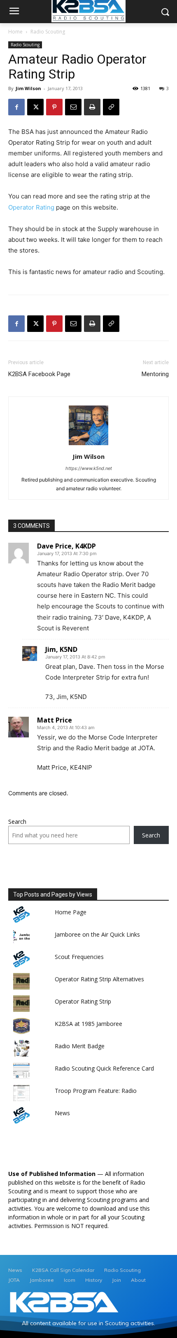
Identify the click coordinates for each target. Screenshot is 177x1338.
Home (15, 31)
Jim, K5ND (61, 649)
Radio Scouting (47, 31)
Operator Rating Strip (83, 1001)
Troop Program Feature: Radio (96, 1091)
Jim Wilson (28, 88)
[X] (35, 107)
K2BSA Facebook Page (39, 374)
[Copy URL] (111, 107)
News (62, 1113)
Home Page (70, 912)
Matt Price (54, 720)
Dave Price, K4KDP (66, 546)
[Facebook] (16, 107)
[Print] (92, 107)
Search (17, 821)
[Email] (73, 107)
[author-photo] (88, 444)
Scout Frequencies (79, 957)
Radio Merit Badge (80, 1046)
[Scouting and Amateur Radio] (64, 1302)
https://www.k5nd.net (88, 468)
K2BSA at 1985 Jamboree (88, 1024)
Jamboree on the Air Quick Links (97, 934)
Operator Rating (32, 207)
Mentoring (155, 374)
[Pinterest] (54, 107)
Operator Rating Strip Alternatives (99, 979)
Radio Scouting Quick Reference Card (104, 1068)
